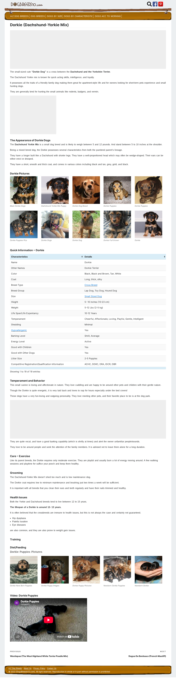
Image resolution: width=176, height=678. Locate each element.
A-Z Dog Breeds (19, 16)
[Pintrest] (160, 4)
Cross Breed (91, 285)
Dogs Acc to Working (108, 16)
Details (88, 256)
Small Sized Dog (93, 296)
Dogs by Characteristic (78, 16)
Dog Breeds (38, 16)
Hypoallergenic (19, 330)
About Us (27, 668)
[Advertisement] (88, 49)
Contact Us (51, 668)
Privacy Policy (39, 668)
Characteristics (19, 256)
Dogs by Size (54, 16)
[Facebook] (155, 4)
